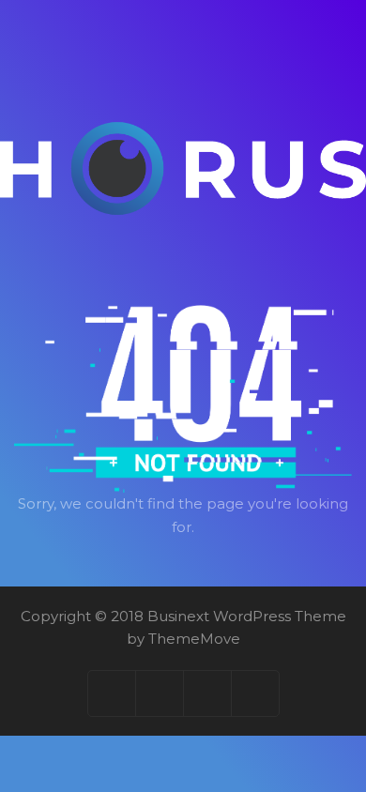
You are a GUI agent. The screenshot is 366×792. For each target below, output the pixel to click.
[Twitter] (160, 693)
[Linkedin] (255, 693)
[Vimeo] (208, 693)
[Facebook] (112, 693)
